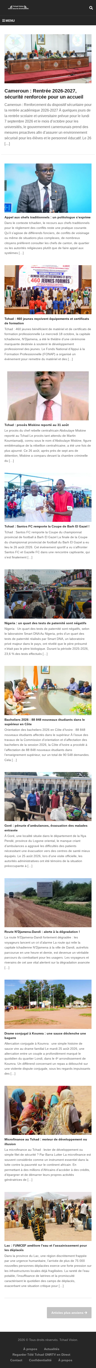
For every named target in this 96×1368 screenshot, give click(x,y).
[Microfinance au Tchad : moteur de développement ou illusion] (48, 1110)
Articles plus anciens (67, 1312)
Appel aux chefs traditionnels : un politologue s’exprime (47, 217)
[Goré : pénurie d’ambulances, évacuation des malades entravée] (48, 796)
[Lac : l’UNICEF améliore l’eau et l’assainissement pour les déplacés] (48, 1216)
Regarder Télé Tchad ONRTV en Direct (41, 1354)
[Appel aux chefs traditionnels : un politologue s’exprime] (48, 188)
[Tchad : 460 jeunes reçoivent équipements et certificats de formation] (48, 289)
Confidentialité (40, 1360)
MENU (10, 20)
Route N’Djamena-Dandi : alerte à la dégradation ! (42, 932)
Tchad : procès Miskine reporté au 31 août (36, 425)
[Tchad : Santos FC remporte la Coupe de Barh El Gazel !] (48, 497)
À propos (30, 1349)
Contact (16, 1360)
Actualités (51, 1349)
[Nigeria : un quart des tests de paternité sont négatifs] (48, 594)
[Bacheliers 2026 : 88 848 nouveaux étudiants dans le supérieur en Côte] (48, 690)
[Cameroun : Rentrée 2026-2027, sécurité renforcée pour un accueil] (48, 58)
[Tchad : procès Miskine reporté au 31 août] (48, 396)
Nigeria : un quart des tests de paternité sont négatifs (45, 623)
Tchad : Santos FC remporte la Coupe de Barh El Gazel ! (47, 526)
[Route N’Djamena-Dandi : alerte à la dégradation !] (48, 902)
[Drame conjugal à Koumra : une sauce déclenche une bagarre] (48, 1004)
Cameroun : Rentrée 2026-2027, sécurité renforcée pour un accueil (43, 94)
